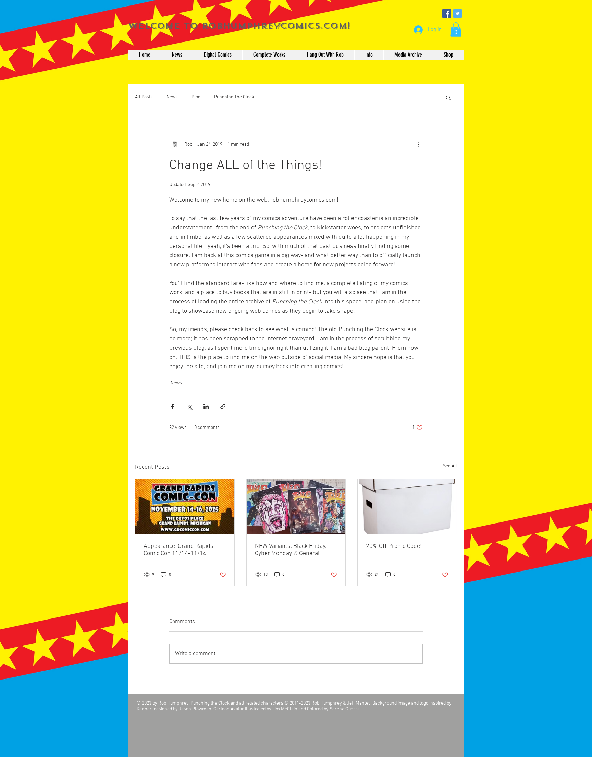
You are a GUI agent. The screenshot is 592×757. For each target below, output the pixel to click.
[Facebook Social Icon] (446, 13)
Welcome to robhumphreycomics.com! (239, 26)
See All (450, 466)
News (172, 97)
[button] (456, 29)
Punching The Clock (234, 97)
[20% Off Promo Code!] (407, 506)
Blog (196, 97)
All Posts (144, 97)
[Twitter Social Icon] (457, 13)
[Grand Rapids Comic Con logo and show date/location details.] (184, 506)
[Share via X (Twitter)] (189, 406)
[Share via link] (223, 406)
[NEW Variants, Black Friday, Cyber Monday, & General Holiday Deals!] (296, 506)
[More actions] (419, 144)
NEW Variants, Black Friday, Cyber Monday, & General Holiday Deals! (290, 550)
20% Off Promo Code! (394, 546)
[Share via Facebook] (172, 406)
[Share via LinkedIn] (206, 406)
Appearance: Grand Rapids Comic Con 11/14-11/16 (178, 550)
